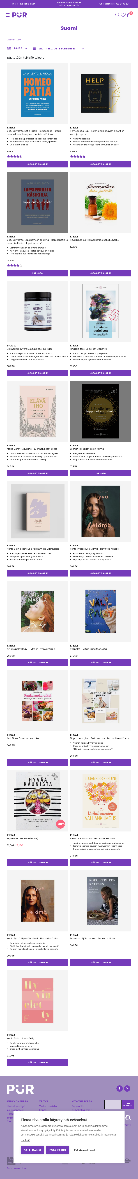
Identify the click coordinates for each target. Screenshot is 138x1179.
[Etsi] (117, 15)
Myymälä (78, 1106)
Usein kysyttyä (16, 1106)
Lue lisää (37, 273)
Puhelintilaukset (82, 1110)
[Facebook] (119, 1089)
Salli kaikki (32, 1150)
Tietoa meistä (48, 1106)
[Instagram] (126, 1089)
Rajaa (18, 48)
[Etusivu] (11, 15)
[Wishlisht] (123, 15)
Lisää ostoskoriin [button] (37, 164)
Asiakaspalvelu (16, 1110)
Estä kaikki (57, 1150)
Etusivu (10, 39)
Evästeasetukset (17, 1168)
